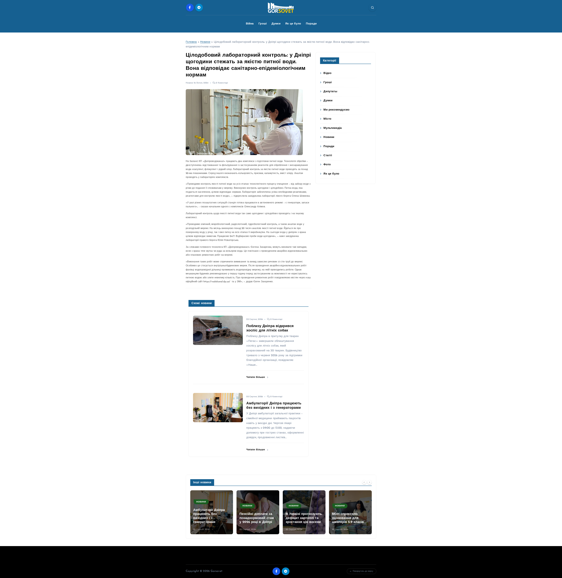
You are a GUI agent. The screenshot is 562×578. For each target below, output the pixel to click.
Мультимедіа (332, 128)
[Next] (369, 482)
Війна (250, 23)
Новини (205, 42)
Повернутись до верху (363, 571)
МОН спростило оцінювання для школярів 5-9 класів (302, 518)
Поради (311, 23)
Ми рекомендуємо (336, 109)
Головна (191, 42)
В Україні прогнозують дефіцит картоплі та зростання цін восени (257, 518)
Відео (327, 73)
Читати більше (256, 377)
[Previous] (364, 482)
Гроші (262, 23)
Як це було (293, 23)
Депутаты (330, 91)
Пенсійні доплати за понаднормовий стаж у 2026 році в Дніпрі (210, 518)
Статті (327, 155)
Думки (276, 23)
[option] (211, 512)
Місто (327, 119)
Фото (327, 164)
